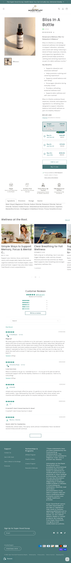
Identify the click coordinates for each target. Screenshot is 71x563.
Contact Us (7, 452)
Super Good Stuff (13, 554)
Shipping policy (60, 554)
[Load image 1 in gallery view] (8, 61)
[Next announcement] (68, 2)
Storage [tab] (31, 201)
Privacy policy (41, 554)
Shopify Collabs (30, 459)
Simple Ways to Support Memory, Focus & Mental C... (16, 249)
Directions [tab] (21, 201)
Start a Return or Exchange (12, 461)
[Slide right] (39, 277)
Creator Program (30, 463)
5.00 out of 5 (40, 295)
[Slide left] (32, 277)
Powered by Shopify (22, 554)
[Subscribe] (33, 533)
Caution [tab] (40, 201)
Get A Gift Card (9, 457)
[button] (4, 9)
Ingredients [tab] (11, 201)
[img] (10, 332)
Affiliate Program (30, 455)
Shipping (44, 117)
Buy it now (54, 167)
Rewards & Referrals (31, 468)
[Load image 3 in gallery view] (16, 61)
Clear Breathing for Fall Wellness (48, 248)
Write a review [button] (35, 313)
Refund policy (32, 554)
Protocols (7, 466)
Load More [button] (35, 435)
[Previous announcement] (3, 2)
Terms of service (50, 554)
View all (67, 220)
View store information (51, 177)
